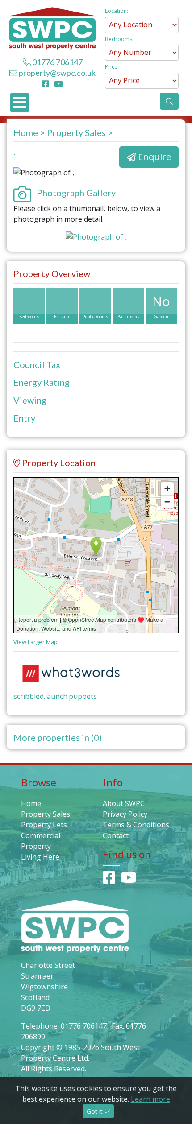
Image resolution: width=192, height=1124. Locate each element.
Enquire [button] (153, 157)
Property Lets (44, 825)
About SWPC (124, 803)
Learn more (150, 1099)
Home (25, 132)
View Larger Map (35, 642)
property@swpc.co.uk (57, 73)
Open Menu (19, 102)
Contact (116, 835)
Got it (95, 1111)
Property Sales (76, 132)
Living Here (40, 857)
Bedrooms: (119, 39)
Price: (112, 66)
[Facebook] (47, 83)
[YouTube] (58, 83)
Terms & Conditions (136, 825)
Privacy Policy (125, 814)
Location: (116, 11)
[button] (169, 101)
